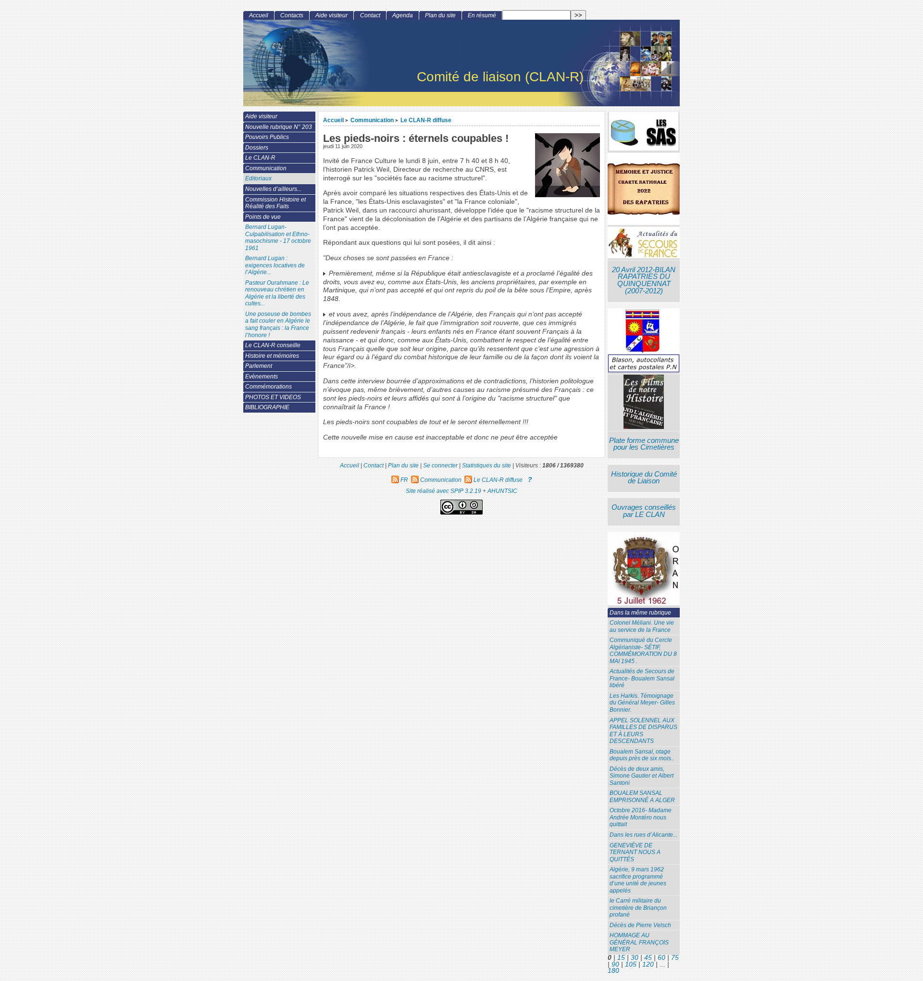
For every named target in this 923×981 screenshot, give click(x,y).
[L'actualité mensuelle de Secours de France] (644, 243)
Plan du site (440, 15)
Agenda (402, 15)
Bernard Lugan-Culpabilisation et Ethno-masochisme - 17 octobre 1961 (278, 238)
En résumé (482, 15)
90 (615, 964)
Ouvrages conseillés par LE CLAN (643, 511)
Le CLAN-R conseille (272, 345)
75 (675, 957)
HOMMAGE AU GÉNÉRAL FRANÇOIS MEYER (639, 942)
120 (648, 964)
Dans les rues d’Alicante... (643, 834)
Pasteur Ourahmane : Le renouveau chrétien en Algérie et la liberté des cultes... (277, 293)
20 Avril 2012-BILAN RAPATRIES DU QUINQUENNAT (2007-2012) (643, 280)
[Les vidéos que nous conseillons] (644, 403)
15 (621, 957)
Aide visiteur (331, 15)
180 (613, 970)
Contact (370, 15)
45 (648, 957)
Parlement (258, 366)
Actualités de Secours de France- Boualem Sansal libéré (642, 678)
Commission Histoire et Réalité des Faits (275, 203)
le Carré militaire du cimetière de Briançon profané (638, 907)
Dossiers (256, 147)
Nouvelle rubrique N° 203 (278, 127)
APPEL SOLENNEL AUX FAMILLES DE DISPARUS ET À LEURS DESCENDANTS (643, 731)
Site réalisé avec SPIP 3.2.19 (443, 491)
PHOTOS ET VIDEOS (273, 397)
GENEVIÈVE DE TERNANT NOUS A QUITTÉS (635, 852)
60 (661, 957)
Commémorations (268, 386)
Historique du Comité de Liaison (644, 478)
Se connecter (440, 465)
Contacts (291, 15)
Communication (372, 120)
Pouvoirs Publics (267, 137)
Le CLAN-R (260, 157)
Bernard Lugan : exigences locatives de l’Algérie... (275, 265)
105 (630, 964)
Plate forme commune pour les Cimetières (644, 444)
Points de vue (263, 217)
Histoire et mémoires (272, 355)
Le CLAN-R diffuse (425, 120)
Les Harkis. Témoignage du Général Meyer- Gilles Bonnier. (642, 702)
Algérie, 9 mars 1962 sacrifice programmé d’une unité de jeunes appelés (638, 880)
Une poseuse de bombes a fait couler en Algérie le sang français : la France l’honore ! (278, 325)
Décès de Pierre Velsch (640, 925)
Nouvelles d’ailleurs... (273, 189)
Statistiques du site (486, 465)
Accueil (333, 120)
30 (634, 957)
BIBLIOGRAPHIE (267, 407)
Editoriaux (258, 178)
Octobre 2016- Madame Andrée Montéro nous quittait (641, 817)
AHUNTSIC (502, 491)
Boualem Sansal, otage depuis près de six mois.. (642, 755)
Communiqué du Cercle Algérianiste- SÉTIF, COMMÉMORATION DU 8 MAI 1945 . (643, 651)
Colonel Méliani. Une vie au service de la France (642, 626)
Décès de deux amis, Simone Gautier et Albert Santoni (642, 776)
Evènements (261, 376)
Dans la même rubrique (640, 612)
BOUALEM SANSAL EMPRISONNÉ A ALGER (642, 797)
